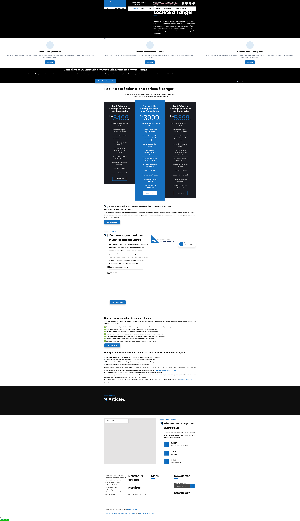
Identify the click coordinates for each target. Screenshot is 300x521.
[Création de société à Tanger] (115, 3)
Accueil (153, 483)
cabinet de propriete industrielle (131, 507)
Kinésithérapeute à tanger (160, 505)
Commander (119, 179)
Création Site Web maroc (127, 513)
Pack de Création (156, 488)
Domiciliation (155, 491)
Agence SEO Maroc (112, 513)
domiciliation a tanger (147, 502)
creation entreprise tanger (130, 502)
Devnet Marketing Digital (146, 513)
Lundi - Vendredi (172, 2)
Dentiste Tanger (176, 505)
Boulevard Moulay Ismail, (139, 2)
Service (153, 485)
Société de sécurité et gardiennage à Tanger (121, 505)
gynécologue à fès (189, 505)
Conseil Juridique (156, 493)
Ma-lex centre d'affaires (112, 502)
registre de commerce (185, 379)
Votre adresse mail (180, 483)
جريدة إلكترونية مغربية (113, 507)
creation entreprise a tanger (165, 502)
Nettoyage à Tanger (143, 505)
